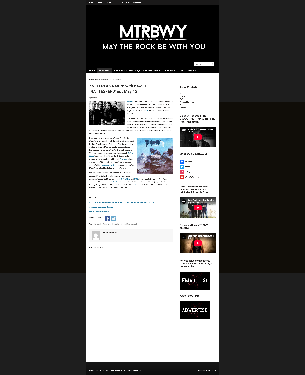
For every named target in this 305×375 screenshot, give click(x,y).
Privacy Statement (133, 2)
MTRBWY (94, 98)
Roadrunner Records (111, 224)
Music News (105, 70)
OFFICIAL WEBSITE (96, 202)
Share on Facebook (107, 218)
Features (118, 70)
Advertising (111, 2)
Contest (183, 108)
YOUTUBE (151, 202)
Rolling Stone (126, 179)
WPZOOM (212, 370)
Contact (100, 2)
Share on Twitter (113, 218)
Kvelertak (130, 101)
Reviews (169, 70)
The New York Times (120, 182)
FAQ (121, 2)
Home (92, 70)
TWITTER (118, 202)
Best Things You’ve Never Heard (144, 70)
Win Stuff (193, 70)
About (91, 2)
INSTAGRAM (128, 202)
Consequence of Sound (108, 165)
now (146, 111)
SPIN (136, 179)
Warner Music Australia (129, 224)
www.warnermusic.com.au (99, 212)
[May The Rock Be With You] (153, 32)
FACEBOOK (109, 202)
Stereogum (124, 159)
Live (181, 70)
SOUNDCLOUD (140, 202)
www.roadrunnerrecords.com (101, 207)
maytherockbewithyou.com (115, 370)
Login (216, 1)
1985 (133, 111)
